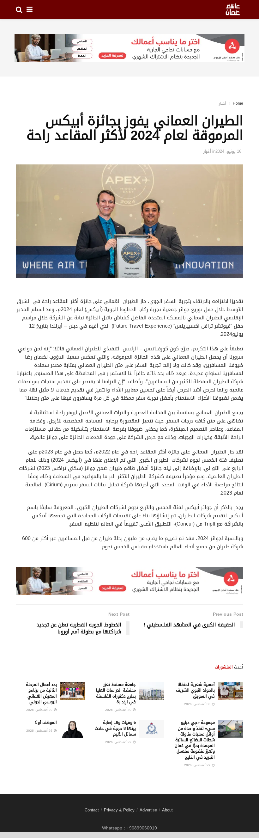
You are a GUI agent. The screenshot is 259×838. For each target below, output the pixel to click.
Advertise (148, 810)
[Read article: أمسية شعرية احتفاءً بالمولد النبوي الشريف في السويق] (230, 691)
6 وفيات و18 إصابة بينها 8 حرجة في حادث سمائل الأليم (115, 728)
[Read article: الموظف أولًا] (72, 729)
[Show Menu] (30, 9)
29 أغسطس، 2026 (39, 710)
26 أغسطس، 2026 (39, 731)
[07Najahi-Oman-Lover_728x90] (129, 48)
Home (238, 103)
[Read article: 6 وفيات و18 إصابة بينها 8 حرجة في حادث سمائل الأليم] (151, 729)
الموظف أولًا (46, 722)
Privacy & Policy (119, 810)
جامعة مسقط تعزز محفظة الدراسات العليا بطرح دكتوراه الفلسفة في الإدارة (116, 693)
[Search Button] (19, 9)
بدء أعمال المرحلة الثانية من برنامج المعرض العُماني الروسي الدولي (41, 693)
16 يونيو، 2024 (228, 151)
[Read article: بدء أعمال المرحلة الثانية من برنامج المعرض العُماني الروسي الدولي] (72, 691)
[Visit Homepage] (233, 9)
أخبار (222, 103)
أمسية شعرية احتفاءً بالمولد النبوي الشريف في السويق (195, 690)
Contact (92, 810)
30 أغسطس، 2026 (197, 704)
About (167, 810)
